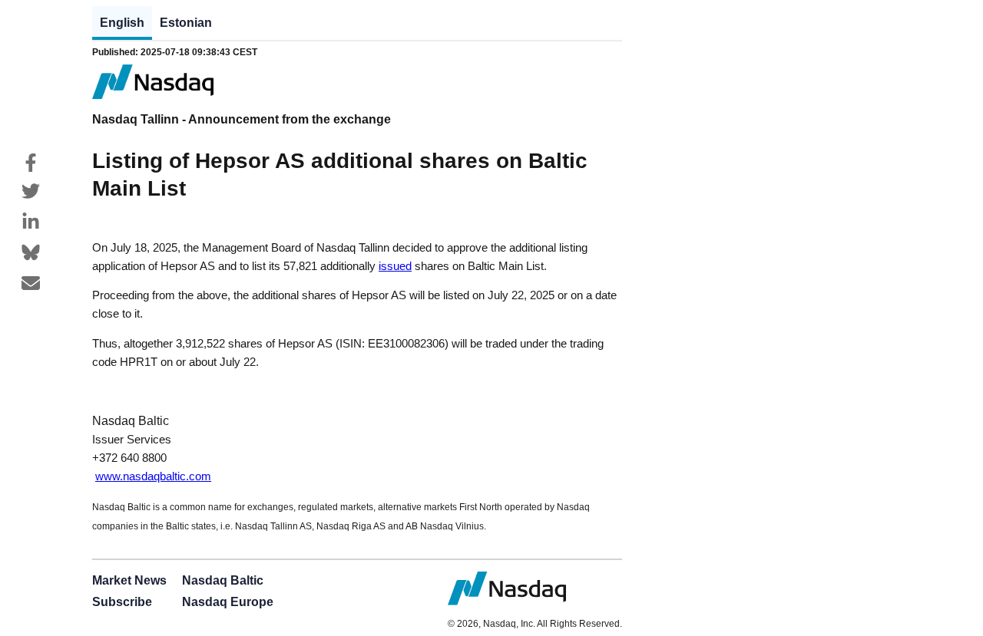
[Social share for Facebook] (30, 162)
